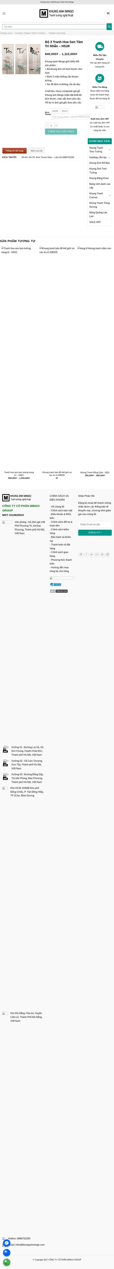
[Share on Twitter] (91, 554)
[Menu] (4, 13)
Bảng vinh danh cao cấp (99, 186)
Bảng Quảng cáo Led (98, 214)
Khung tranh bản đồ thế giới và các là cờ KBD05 (57, 473)
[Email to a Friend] (97, 554)
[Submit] (109, 26)
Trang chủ (6, 33)
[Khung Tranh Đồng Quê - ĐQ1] (95, 358)
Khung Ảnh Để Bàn (99, 163)
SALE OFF (95, 222)
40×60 (25, 157)
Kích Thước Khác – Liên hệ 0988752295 (55, 157)
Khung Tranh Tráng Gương (99, 205)
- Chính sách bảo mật (61, 510)
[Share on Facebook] (86, 554)
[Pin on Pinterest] (102, 554)
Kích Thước (48, 114)
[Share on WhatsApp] (81, 554)
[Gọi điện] (6, 1262)
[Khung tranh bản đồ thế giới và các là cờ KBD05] (57, 358)
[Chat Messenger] (6, 1243)
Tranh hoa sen (57, 33)
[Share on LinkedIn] (107, 554)
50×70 (32, 157)
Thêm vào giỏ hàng (61, 131)
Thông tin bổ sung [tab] (14, 151)
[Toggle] (110, 149)
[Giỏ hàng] (108, 13)
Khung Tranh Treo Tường (30, 33)
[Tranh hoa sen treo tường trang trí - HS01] (19, 358)
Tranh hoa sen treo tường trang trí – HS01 (19, 473)
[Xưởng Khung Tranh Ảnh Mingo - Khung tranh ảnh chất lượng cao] (57, 13)
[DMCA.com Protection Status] (59, 591)
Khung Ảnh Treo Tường (98, 170)
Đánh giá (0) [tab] (36, 151)
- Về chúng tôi (57, 506)
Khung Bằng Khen (99, 178)
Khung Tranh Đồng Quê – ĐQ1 (95, 472)
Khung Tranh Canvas (96, 195)
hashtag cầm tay (98, 157)
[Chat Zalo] (6, 1252)
